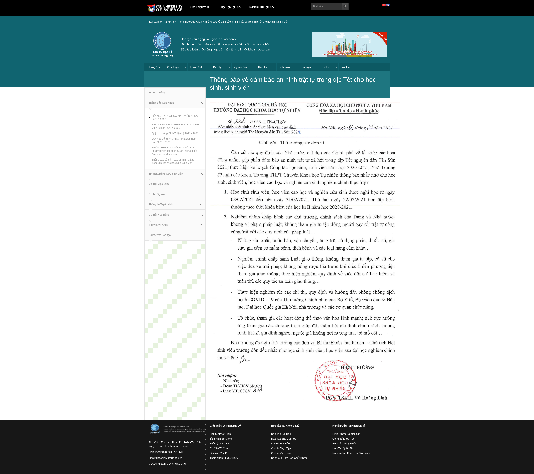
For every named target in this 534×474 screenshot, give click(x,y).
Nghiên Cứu (241, 67)
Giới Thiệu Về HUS (201, 7)
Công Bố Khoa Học (343, 438)
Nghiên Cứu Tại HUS (261, 7)
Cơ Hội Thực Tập (281, 448)
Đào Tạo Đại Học (281, 434)
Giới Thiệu (173, 67)
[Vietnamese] (384, 5)
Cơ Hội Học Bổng (159, 214)
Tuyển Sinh (196, 67)
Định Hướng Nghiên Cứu (346, 434)
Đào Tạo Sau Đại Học (283, 438)
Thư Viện (305, 67)
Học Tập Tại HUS (231, 7)
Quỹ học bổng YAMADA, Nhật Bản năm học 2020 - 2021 (174, 140)
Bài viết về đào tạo (160, 235)
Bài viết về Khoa (158, 224)
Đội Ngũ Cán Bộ (219, 453)
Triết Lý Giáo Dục (219, 443)
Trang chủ (169, 21)
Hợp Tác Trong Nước (344, 443)
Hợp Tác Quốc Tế (342, 448)
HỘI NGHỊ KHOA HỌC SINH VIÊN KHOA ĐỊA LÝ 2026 (175, 117)
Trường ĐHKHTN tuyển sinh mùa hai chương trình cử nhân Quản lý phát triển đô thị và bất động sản (174, 151)
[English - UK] (388, 5)
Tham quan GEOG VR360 (224, 457)
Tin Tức (325, 67)
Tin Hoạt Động (157, 92)
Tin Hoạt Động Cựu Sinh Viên (166, 173)
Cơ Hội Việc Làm (159, 184)
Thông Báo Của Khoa (189, 21)
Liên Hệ (345, 67)
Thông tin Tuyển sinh (161, 204)
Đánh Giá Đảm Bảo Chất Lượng (289, 457)
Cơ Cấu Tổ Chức (219, 448)
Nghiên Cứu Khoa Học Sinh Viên (351, 453)
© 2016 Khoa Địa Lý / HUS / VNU (167, 463)
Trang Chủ (155, 67)
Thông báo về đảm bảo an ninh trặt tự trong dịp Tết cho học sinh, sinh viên (246, 21)
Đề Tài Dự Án (157, 194)
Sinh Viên (284, 67)
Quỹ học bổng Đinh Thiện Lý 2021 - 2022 (175, 133)
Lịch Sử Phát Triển (220, 434)
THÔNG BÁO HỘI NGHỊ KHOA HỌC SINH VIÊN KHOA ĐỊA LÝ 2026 (175, 126)
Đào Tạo (218, 67)
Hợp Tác (263, 67)
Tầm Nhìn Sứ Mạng (221, 438)
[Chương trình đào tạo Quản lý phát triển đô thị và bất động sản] (349, 43)
